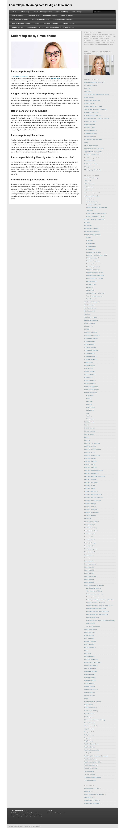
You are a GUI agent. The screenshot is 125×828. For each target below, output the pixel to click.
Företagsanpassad (89, 167)
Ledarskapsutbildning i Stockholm (95, 603)
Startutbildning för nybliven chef (95, 293)
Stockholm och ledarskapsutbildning (94, 720)
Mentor (86, 650)
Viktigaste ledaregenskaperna (92, 777)
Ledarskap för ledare (90, 446)
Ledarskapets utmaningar (91, 522)
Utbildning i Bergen (89, 124)
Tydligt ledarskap (89, 735)
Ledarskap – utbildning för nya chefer (96, 255)
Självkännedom (88, 705)
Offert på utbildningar (90, 668)
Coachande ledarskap (90, 308)
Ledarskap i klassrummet (91, 473)
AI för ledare (87, 88)
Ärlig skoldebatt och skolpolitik (93, 152)
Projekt (86, 143)
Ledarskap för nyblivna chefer (94, 264)
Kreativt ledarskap (89, 428)
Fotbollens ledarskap (90, 347)
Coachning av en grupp (90, 317)
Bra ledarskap (88, 225)
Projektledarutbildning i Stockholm (94, 149)
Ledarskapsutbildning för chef (94, 272)
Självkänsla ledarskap (90, 708)
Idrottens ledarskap (89, 371)
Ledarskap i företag (89, 464)
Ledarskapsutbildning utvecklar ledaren (97, 614)
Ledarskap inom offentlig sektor (93, 494)
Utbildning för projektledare (91, 750)
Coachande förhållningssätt (92, 302)
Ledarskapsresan (89, 570)
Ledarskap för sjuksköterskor (92, 449)
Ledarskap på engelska (90, 509)
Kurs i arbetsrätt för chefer (93, 252)
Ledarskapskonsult (89, 552)
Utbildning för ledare (90, 747)
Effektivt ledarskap (89, 323)
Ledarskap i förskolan (90, 467)
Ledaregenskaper (89, 434)
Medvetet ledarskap (90, 647)
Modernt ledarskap (89, 656)
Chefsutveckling (90, 249)
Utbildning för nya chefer (91, 800)
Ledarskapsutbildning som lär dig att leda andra (40, 5)
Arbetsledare (89, 199)
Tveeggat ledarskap (89, 732)
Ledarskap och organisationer (92, 500)
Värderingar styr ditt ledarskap (92, 170)
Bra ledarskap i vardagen (91, 228)
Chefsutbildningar (91, 246)
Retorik (86, 699)
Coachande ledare (89, 305)
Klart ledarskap (88, 377)
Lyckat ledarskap (89, 635)
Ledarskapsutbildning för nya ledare (63, 19)
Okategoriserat (88, 797)
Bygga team (89, 395)
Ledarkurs (89, 398)
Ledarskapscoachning (90, 528)
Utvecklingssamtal (91, 299)
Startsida (13, 12)
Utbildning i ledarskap (17, 27)
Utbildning (89, 416)
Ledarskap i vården (89, 488)
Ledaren (86, 437)
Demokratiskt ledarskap (91, 320)
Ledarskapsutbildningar (92, 617)
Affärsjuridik (87, 181)
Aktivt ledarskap (89, 187)
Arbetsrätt (89, 237)
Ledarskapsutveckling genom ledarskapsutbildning (60, 27)
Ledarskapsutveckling (33, 15)
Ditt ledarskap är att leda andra (93, 139)
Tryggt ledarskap (89, 729)
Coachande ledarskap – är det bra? (94, 82)
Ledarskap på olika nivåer (91, 512)
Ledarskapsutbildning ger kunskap (42, 12)
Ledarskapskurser (89, 558)
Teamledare (89, 210)
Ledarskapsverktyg (89, 632)
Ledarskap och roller (90, 503)
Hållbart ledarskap (89, 365)
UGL (87, 413)
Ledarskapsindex (89, 546)
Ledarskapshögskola (90, 136)
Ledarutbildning (90, 623)
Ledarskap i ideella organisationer (93, 470)
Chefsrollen (89, 240)
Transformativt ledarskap (91, 726)
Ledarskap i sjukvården (90, 482)
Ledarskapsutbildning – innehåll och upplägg (96, 118)
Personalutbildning (89, 674)
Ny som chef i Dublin (90, 121)
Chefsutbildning (24, 12)
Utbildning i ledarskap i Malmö (92, 762)
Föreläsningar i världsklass (92, 335)
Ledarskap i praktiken (90, 479)
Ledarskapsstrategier (90, 576)
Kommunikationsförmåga (91, 386)
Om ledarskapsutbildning (69, 23)
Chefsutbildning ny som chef (92, 234)
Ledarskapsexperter (90, 534)
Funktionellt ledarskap (90, 359)
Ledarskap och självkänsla (91, 155)
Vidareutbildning (90, 419)
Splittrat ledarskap (89, 714)
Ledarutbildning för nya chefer (19, 19)
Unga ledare (87, 738)
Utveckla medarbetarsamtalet (94, 296)
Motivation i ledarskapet (91, 659)
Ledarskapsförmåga (90, 543)
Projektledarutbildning (17, 15)
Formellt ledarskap (89, 344)
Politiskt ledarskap (89, 683)
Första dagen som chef (90, 85)
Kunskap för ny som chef (91, 112)
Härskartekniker (88, 368)
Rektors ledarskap (89, 695)
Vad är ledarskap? (77, 12)
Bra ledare (87, 222)
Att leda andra (88, 190)
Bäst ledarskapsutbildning (50, 23)
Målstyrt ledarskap (89, 644)
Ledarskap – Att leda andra (92, 443)
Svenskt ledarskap (89, 723)
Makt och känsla (89, 638)
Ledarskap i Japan (89, 127)
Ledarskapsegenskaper (90, 531)
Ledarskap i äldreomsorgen (92, 455)
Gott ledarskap (88, 362)
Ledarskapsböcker (89, 525)
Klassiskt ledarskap (90, 380)
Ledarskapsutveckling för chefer (95, 275)
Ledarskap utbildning (90, 516)
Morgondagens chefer (90, 130)
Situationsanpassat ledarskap (92, 702)
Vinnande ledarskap (90, 780)
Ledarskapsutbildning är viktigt (40, 19)
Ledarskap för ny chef (92, 258)
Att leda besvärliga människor (92, 193)
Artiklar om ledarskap (67, 15)
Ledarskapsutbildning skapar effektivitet (97, 611)
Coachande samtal (89, 311)
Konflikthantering (89, 422)
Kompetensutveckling (90, 392)
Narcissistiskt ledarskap (91, 665)
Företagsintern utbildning (50, 15)
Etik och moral (88, 326)
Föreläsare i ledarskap (90, 332)
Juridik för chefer (89, 97)
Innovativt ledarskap (90, 374)
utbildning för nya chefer (20, 76)
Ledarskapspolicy (89, 561)
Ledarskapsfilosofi (89, 540)
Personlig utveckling (90, 677)
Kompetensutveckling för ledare (93, 115)
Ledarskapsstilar (89, 573)
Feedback (87, 329)
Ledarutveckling (90, 407)
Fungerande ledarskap (90, 356)
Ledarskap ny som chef (93, 267)
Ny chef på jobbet (91, 284)
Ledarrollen (89, 401)
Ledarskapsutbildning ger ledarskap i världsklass (100, 600)
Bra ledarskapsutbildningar (91, 231)
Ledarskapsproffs (89, 567)
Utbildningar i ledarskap (91, 765)
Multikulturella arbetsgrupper (92, 662)
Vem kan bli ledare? (90, 774)
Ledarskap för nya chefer (93, 261)
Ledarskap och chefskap (93, 270)
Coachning (87, 314)
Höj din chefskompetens (91, 146)
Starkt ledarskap (89, 717)
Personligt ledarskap (90, 680)
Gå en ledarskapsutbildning (34, 27)
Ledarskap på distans (90, 506)
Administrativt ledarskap (91, 178)
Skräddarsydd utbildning (91, 711)
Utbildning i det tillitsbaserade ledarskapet (96, 756)
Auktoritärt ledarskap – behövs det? (94, 219)
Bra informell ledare (89, 161)
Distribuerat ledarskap (90, 133)
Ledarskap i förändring (90, 461)
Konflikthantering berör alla (91, 158)
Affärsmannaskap (89, 184)
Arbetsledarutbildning (62, 12)
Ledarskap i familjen (90, 458)
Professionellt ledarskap (91, 689)
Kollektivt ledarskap (90, 383)
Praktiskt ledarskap (89, 686)
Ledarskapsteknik (89, 579)
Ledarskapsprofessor (90, 564)
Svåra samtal (90, 410)
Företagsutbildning (89, 341)
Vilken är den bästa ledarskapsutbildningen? (96, 94)
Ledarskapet (87, 519)
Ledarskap (87, 440)
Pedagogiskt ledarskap (90, 671)
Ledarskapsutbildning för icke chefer (96, 208)
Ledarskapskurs (88, 555)
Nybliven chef (90, 290)
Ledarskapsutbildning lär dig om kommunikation (99, 605)
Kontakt (37, 23)
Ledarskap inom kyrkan (91, 491)
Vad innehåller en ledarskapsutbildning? (95, 109)
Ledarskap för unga (89, 452)
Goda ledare (87, 91)
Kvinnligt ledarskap (89, 431)
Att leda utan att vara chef (91, 196)
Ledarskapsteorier (89, 582)
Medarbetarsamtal (91, 281)
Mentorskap (87, 653)
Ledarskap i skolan (89, 485)
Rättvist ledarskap (89, 692)
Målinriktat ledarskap (90, 641)
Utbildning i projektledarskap (92, 100)
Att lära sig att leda (89, 103)
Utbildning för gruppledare (91, 744)
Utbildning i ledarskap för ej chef (95, 216)
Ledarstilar (89, 404)
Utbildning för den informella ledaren (96, 213)
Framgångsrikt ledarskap (91, 350)
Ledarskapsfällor (89, 537)
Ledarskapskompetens (90, 549)
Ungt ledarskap (88, 741)
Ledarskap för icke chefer (93, 205)
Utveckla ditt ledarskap (90, 768)
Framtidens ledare (89, 353)
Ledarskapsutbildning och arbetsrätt (21, 23)
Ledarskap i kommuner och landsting (94, 476)
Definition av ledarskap (90, 164)
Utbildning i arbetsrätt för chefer (93, 106)
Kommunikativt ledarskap (91, 389)
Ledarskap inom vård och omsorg (93, 497)
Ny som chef (55, 78)
